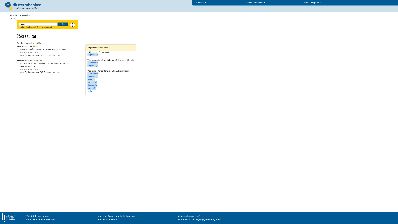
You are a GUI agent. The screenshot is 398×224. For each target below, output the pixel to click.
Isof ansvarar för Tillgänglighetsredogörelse (199, 219)
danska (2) (92, 85)
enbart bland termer (27, 27)
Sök (63, 24)
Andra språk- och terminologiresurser (116, 216)
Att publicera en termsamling (40, 219)
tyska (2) (91, 79)
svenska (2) (92, 63)
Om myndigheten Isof (189, 216)
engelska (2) (92, 55)
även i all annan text (44, 27)
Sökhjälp (200, 3)
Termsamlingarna (312, 3)
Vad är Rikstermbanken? (38, 216)
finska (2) (91, 91)
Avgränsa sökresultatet (97, 48)
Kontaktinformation (107, 219)
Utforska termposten (254, 3)
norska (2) (91, 88)
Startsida (13, 15)
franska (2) (92, 82)
